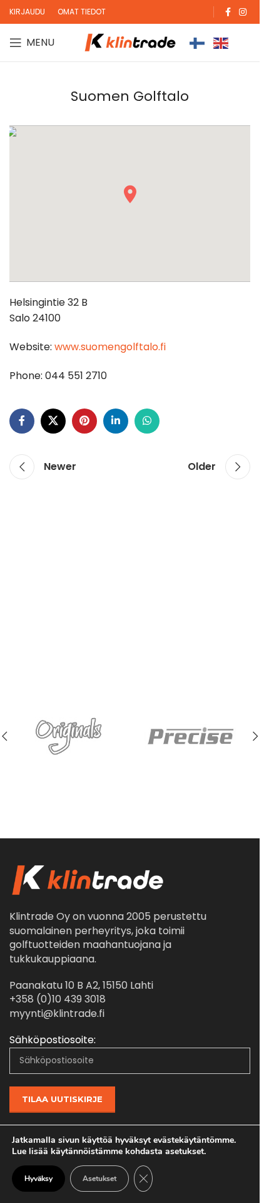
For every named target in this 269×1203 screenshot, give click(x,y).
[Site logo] (130, 41)
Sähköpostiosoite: (52, 1040)
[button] (255, 736)
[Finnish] (198, 42)
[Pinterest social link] (84, 421)
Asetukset (99, 1179)
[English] (221, 42)
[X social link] (53, 421)
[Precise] (191, 736)
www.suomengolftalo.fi (110, 347)
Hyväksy (38, 1179)
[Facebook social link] (227, 12)
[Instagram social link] (242, 12)
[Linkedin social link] (115, 421)
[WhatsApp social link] (147, 421)
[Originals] (68, 736)
